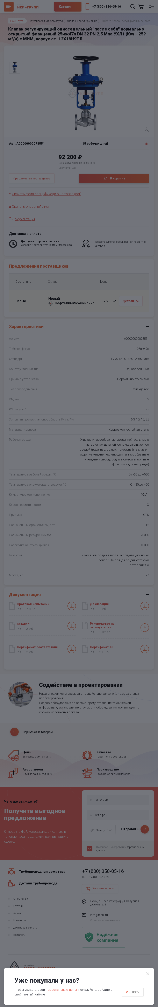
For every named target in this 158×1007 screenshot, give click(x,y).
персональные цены (61, 990)
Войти (135, 992)
